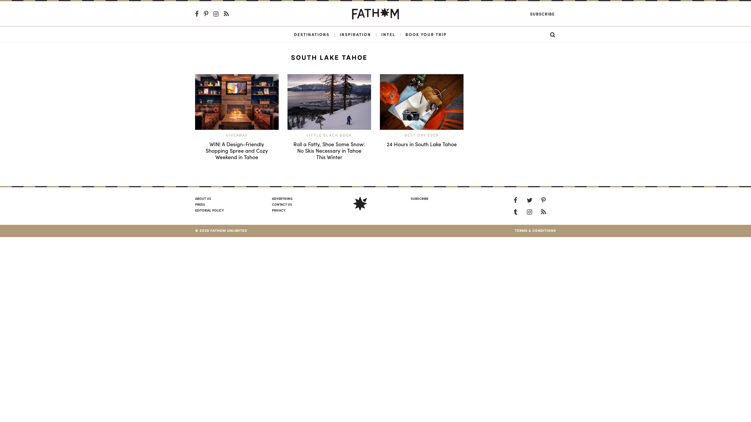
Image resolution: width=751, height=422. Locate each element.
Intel (388, 34)
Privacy (278, 210)
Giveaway (237, 135)
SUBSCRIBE (419, 198)
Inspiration (355, 34)
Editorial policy (209, 210)
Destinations (311, 34)
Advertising (282, 198)
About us (203, 198)
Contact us (282, 204)
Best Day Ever (422, 135)
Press (200, 204)
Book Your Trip (426, 34)
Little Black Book (329, 135)
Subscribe (542, 14)
